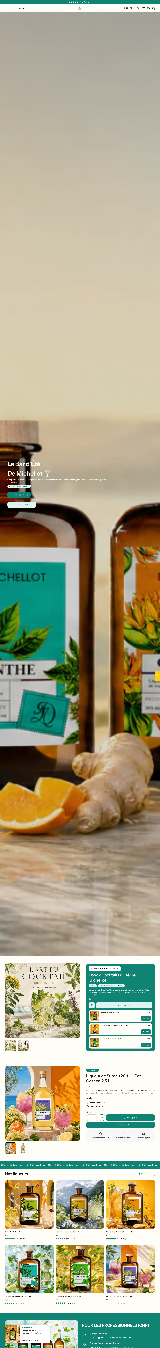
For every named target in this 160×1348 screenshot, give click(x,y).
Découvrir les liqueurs (19, 495)
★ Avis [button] (157, 676)
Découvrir (145, 1174)
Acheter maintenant (120, 1125)
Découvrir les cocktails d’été (22, 505)
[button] (10, 1045)
